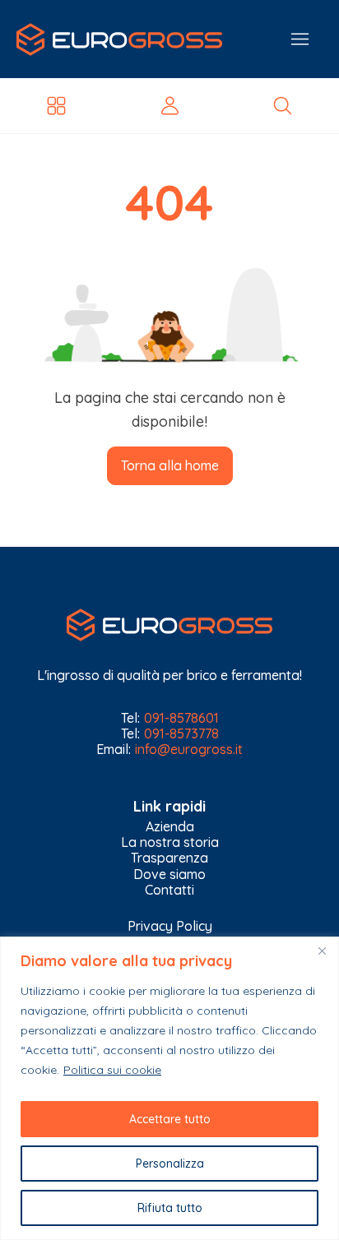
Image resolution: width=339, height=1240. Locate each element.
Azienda (170, 827)
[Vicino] (322, 950)
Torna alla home (170, 465)
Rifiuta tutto (169, 1208)
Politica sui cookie (112, 1069)
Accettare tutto (170, 1119)
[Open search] (282, 106)
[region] (169, 1088)
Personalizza (170, 1163)
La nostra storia (170, 842)
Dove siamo (169, 874)
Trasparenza (169, 858)
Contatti (169, 890)
